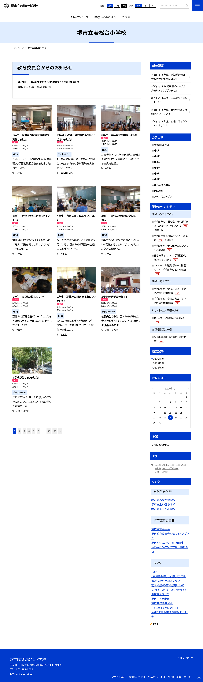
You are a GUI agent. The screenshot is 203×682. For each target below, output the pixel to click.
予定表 (126, 17)
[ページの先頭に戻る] (199, 678)
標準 (138, 5)
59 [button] (49, 431)
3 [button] (24, 431)
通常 (110, 5)
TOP (154, 572)
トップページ (80, 17)
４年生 (64, 253)
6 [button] (38, 431)
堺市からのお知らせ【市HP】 (167, 543)
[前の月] (152, 388)
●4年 (157, 167)
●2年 (157, 156)
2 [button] (19, 431)
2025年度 (158, 363)
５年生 (19, 172)
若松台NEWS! (67, 172)
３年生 (108, 253)
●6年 (157, 179)
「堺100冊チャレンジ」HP (165, 608)
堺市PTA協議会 (160, 598)
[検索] (186, 5)
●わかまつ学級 (162, 185)
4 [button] (29, 431)
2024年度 (158, 367)
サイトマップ (186, 658)
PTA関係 (158, 190)
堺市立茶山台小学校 (163, 509)
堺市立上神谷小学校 (163, 504)
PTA (176, 468)
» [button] (59, 431)
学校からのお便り (105, 17)
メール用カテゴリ (163, 196)
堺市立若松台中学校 (163, 500)
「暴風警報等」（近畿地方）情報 (168, 576)
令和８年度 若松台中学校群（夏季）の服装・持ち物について (171, 225)
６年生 (108, 168)
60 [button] (54, 431)
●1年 (157, 150)
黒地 (124, 5)
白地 (117, 5)
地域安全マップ (160, 594)
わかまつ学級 (168, 468)
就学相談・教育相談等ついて (167, 585)
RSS (155, 624)
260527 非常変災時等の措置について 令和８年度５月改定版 (171, 269)
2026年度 (158, 359)
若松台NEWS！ (161, 144)
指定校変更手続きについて (166, 581)
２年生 (19, 329)
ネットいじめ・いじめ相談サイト (169, 590)
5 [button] (33, 431)
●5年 (157, 173)
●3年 (157, 162)
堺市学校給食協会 (162, 603)
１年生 (64, 334)
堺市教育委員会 (160, 529)
